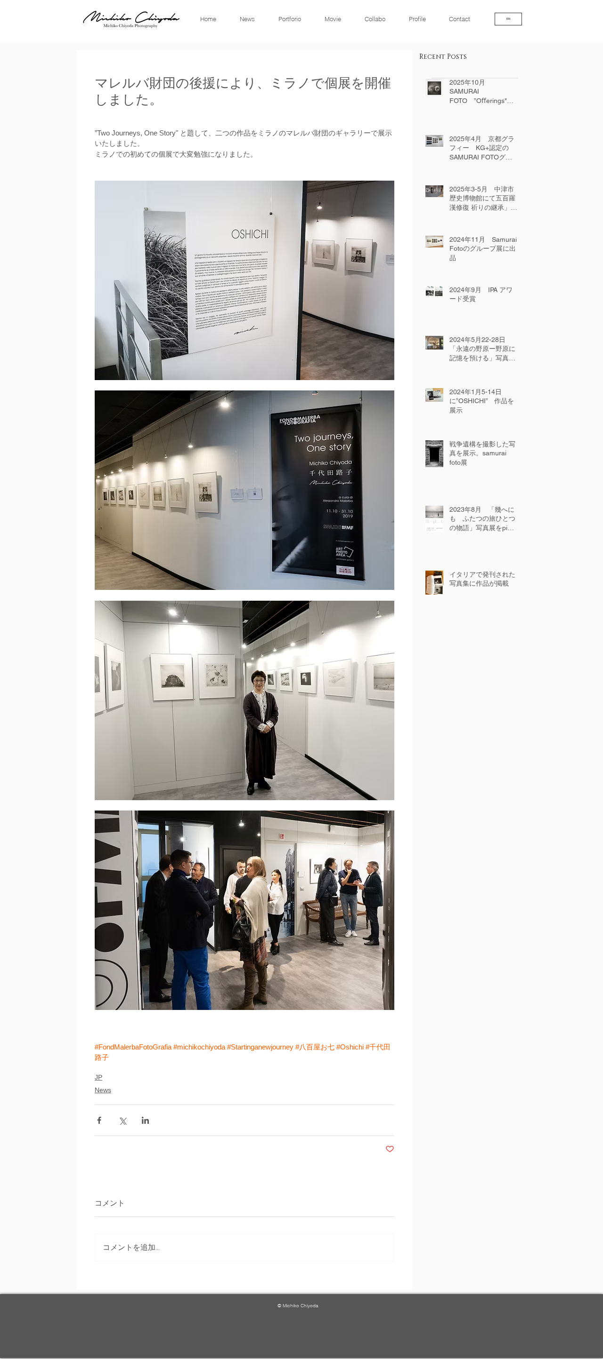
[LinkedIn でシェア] (145, 1120)
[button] (464, 19)
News (103, 1090)
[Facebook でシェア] (99, 1120)
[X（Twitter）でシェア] (122, 1120)
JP (98, 1077)
